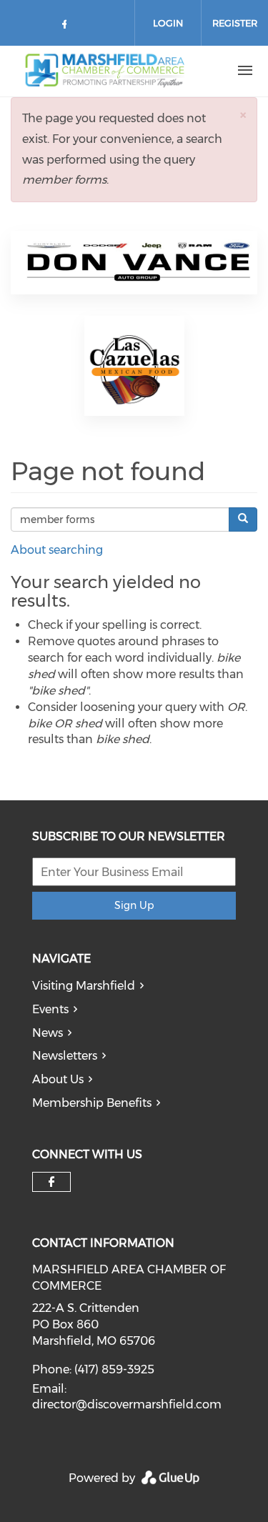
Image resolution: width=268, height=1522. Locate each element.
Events (50, 1009)
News (47, 1033)
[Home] (109, 71)
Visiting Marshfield (83, 986)
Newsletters (64, 1056)
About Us (58, 1079)
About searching (57, 550)
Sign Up (134, 905)
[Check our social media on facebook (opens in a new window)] (67, 27)
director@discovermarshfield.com (127, 1404)
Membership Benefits (92, 1103)
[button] (243, 114)
